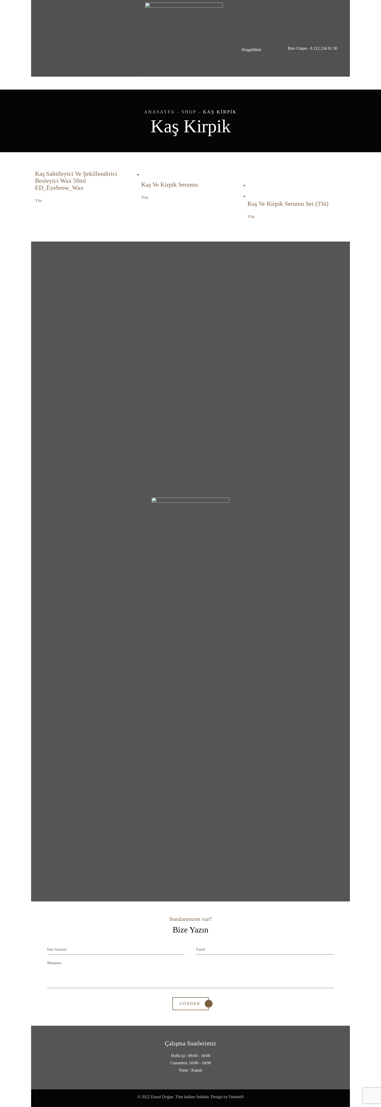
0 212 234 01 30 (323, 48)
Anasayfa (159, 111)
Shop (188, 111)
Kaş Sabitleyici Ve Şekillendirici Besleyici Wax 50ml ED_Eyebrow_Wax (76, 180)
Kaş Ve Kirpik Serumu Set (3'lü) (288, 203)
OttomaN (236, 1097)
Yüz (38, 200)
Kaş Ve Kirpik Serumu (169, 184)
